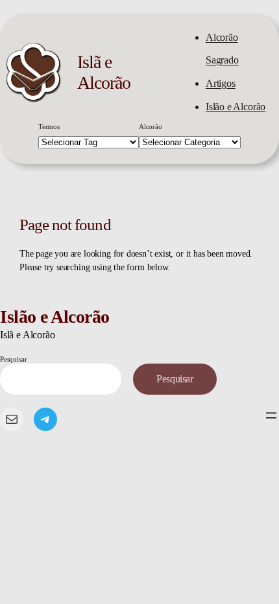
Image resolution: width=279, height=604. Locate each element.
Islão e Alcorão (235, 107)
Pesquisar (13, 359)
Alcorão (150, 126)
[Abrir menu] (271, 415)
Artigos (221, 83)
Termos (49, 126)
